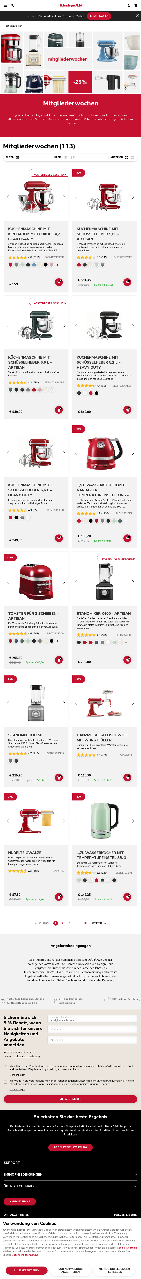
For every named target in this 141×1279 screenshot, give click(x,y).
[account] (129, 5)
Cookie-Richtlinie (127, 1247)
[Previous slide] (8, 197)
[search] (12, 5)
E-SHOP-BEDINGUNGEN (23, 1174)
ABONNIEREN (73, 1099)
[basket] (135, 5)
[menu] (5, 5)
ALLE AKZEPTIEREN (26, 1270)
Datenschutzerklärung (27, 1056)
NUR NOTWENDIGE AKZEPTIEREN (70, 1270)
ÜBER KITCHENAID (19, 1186)
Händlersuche (20, 1201)
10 (86, 924)
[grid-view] (127, 157)
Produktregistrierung (70, 1147)
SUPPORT (12, 1163)
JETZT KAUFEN (99, 16)
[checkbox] (5, 1067)
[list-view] (132, 157)
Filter (10, 157)
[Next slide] (64, 197)
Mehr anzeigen (17, 1075)
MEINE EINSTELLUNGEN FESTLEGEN (114, 1270)
